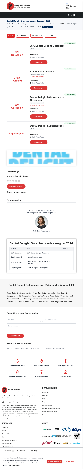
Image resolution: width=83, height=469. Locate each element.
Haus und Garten (7, 434)
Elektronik (5, 427)
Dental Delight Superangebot (46, 125)
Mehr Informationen (37, 51)
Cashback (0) (50, 35)
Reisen (4, 430)
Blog (43, 398)
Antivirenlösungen (7, 447)
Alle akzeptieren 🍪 (54, 461)
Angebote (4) (37, 35)
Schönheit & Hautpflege (9, 440)
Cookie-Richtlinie (14, 465)
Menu (70, 15)
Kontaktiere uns (47, 405)
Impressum (45, 415)
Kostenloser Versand (42, 71)
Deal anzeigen (38, 62)
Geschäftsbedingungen (49, 411)
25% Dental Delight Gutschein (47, 45)
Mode (3, 437)
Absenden (15, 336)
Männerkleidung (7, 443)
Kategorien (45, 392)
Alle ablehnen (69, 461)
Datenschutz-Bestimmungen (51, 408)
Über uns (45, 395)
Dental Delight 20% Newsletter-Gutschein (47, 98)
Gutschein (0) (22, 35)
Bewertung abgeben (16, 186)
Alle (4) (11, 35)
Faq (43, 402)
